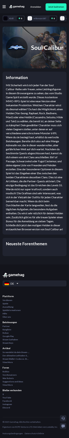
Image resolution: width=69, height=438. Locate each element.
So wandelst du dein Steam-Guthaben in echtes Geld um (16, 352)
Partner (6, 326)
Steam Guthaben (10, 339)
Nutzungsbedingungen (13, 433)
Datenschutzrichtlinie (34, 433)
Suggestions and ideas (13, 381)
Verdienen (7, 300)
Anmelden (35, 6)
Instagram (7, 404)
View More (8, 362)
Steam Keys (8, 343)
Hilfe (5, 313)
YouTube (7, 397)
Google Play (8, 336)
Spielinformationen (12, 310)
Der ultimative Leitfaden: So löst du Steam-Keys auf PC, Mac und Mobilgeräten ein (16, 355)
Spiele (5, 303)
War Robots (8, 378)
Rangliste (7, 329)
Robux (6, 333)
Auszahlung (8, 307)
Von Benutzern (10, 375)
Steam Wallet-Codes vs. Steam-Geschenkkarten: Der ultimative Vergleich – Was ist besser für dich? (16, 359)
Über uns (7, 317)
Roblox (6, 371)
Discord (6, 407)
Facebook (7, 401)
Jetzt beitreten (56, 6)
